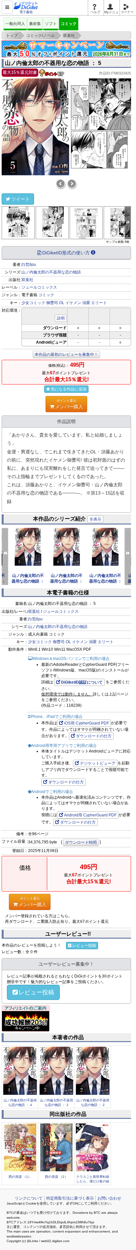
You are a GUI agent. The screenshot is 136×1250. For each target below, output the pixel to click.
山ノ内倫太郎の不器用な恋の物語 (51, 272)
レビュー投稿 (84, 945)
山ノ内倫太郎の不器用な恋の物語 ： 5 (53, 63)
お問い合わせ (109, 1198)
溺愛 (86, 302)
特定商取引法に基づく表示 (70, 1198)
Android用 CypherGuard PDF (90, 815)
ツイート (20, 199)
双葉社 (27, 279)
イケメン (73, 302)
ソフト (51, 23)
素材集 (35, 23)
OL (61, 302)
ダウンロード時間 (81, 842)
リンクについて (29, 1198)
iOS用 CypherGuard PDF (86, 723)
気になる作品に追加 (68, 389)
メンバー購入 (69, 404)
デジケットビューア (98, 763)
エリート (99, 302)
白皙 (25, 264)
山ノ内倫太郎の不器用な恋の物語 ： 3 (28, 581)
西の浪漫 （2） (56, 1177)
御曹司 (52, 302)
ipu (33, 264)
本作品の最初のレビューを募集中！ (66, 354)
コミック (69, 23)
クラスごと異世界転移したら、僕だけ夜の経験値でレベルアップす (92, 1181)
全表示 (95, 519)
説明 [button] (61, 318)
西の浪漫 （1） (20, 1177)
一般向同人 (15, 23)
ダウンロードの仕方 (94, 736)
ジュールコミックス (39, 287)
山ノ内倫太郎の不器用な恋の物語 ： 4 (66, 581)
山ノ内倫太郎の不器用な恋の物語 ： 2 (105, 581)
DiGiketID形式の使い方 (66, 252)
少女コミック (33, 302)
